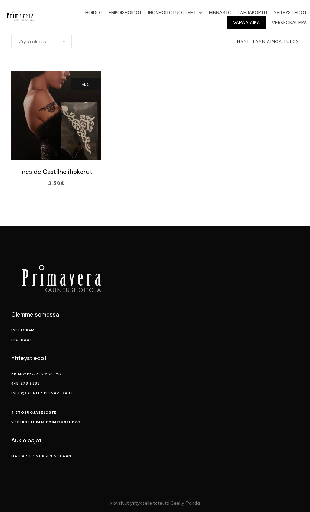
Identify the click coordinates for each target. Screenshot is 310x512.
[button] (175, 13)
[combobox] (41, 41)
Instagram (23, 330)
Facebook (21, 340)
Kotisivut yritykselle (131, 503)
